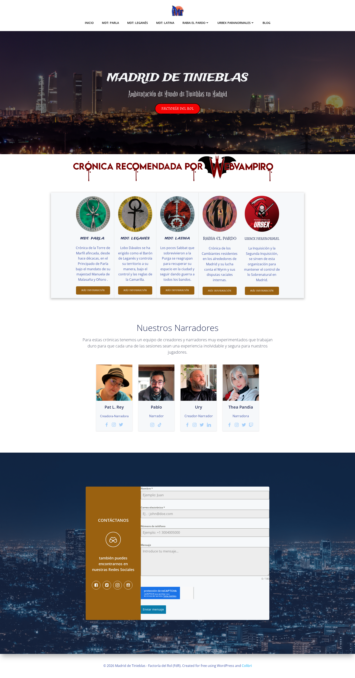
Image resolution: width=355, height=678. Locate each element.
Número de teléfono (153, 526)
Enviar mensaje (153, 609)
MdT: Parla (110, 23)
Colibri (247, 665)
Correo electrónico (153, 507)
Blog (266, 23)
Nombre (147, 488)
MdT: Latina (165, 23)
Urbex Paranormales (234, 23)
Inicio (89, 23)
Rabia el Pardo (193, 23)
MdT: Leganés (137, 23)
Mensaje (146, 545)
